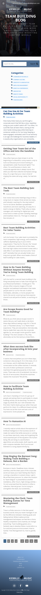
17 (22, 541)
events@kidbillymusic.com (32, 3)
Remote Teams (18, 94)
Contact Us (20, 567)
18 (27, 541)
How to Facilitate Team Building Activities (16, 387)
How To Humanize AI (14, 421)
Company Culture (19, 79)
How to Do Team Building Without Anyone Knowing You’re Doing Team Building (18, 270)
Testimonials (21, 559)
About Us (20, 557)
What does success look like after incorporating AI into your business (20, 349)
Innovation (17, 91)
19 (31, 541)
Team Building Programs (20, 561)
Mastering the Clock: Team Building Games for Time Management (18, 501)
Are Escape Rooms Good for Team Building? (18, 310)
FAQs (20, 563)
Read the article (33, 142)
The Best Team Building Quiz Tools (18, 189)
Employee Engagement (20, 85)
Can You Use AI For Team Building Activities (16, 112)
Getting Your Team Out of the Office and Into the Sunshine (19, 149)
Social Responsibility (20, 97)
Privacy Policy (20, 592)
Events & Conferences (20, 88)
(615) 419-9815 (17, 3)
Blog (20, 565)
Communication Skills (20, 76)
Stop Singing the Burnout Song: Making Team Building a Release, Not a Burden (20, 459)
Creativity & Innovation (21, 82)
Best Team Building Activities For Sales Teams (19, 228)
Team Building (17, 100)
